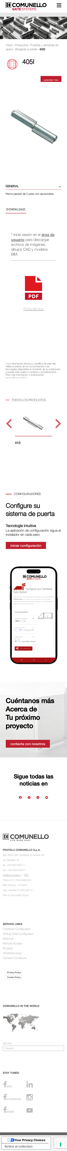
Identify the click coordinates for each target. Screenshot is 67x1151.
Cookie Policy (14, 977)
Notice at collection (19, 1146)
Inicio (9, 45)
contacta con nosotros (27, 744)
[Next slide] (57, 423)
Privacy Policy (14, 972)
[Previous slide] (10, 423)
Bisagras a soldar (26, 49)
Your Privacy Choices (30, 1140)
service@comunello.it (16, 377)
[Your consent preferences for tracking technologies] (60, 1144)
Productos (21, 45)
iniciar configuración (25, 545)
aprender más (51, 79)
